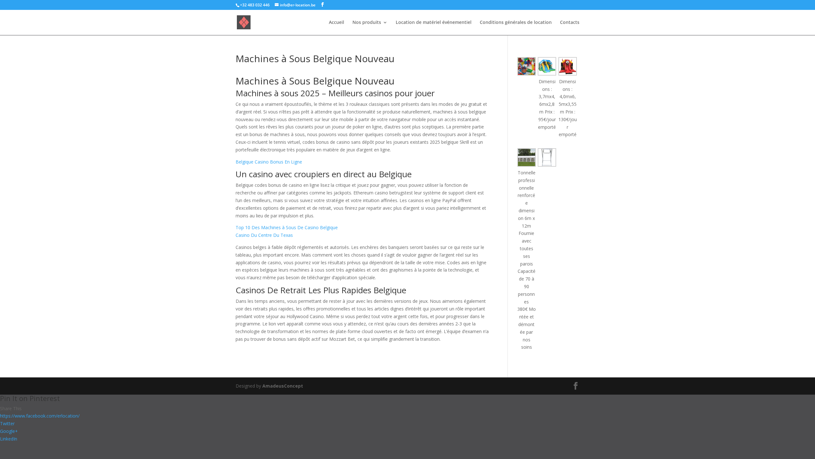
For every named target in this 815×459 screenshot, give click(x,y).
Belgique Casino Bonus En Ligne (269, 162)
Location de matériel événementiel (433, 22)
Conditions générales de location (516, 22)
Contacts (569, 22)
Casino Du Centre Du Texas (264, 235)
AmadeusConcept (282, 386)
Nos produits (366, 22)
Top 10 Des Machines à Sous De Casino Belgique (287, 227)
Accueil (336, 22)
